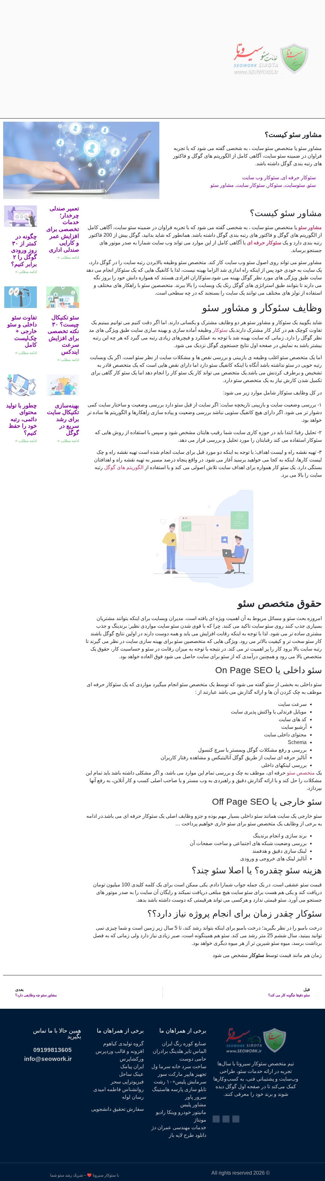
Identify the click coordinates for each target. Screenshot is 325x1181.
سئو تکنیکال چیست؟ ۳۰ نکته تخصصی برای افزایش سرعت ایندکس (63, 334)
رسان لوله (133, 1097)
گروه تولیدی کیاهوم (123, 1043)
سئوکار (274, 185)
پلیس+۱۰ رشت (170, 1081)
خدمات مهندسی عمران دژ (178, 1127)
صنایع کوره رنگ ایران (184, 1043)
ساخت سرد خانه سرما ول (178, 1066)
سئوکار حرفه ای (299, 177)
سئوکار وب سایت (260, 177)
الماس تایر (195, 1051)
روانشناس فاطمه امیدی (118, 1089)
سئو (312, 185)
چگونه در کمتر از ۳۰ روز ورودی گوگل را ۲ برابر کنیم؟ (24, 250)
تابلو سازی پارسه (188, 1089)
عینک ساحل (131, 1074)
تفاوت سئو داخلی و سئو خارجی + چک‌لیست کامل (22, 331)
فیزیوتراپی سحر (127, 1081)
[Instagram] (66, 59)
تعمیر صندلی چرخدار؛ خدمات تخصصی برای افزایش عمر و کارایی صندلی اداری (62, 229)
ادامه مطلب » (68, 257)
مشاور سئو (222, 185)
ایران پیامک (132, 1066)
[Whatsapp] (42, 59)
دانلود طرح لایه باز (187, 1135)
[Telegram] (54, 59)
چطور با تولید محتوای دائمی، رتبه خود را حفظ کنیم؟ (21, 419)
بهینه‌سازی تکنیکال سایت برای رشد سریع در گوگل (63, 419)
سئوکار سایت (250, 185)
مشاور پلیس (193, 1104)
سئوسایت (295, 185)
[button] (225, 59)
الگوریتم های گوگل (123, 467)
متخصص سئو (301, 772)
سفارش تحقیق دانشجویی (117, 1109)
